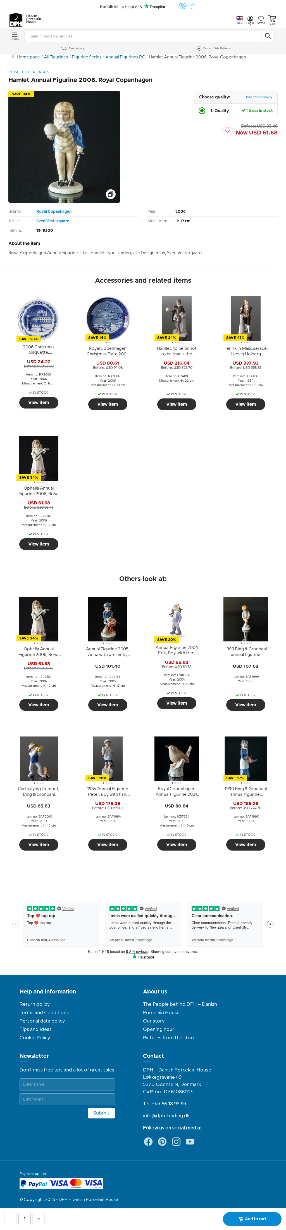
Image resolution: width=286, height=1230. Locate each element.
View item (38, 402)
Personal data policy (42, 1021)
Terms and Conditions (44, 1013)
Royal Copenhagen (54, 212)
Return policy (35, 1004)
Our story (154, 1021)
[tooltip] (38, 350)
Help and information (48, 992)
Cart (272, 23)
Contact (153, 1056)
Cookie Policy (35, 1038)
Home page (28, 57)
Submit (101, 1113)
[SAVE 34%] (64, 201)
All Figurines (56, 57)
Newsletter (34, 1056)
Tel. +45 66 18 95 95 (164, 1104)
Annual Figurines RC (125, 57)
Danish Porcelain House (31, 19)
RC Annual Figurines (14, 56)
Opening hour (158, 1029)
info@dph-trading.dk (166, 1116)
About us (155, 992)
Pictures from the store (169, 1038)
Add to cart (255, 1219)
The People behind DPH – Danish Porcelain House (180, 1008)
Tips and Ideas (36, 1029)
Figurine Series (86, 57)
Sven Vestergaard (53, 221)
